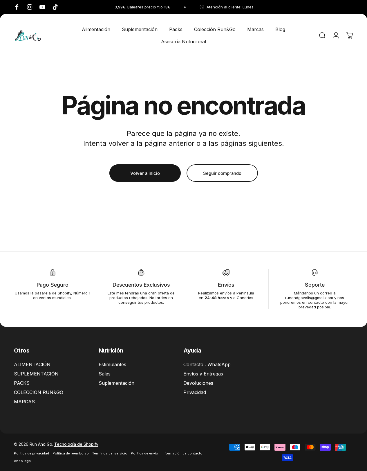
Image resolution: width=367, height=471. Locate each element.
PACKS (22, 383)
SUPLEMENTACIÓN (36, 374)
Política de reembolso (71, 453)
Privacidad (194, 392)
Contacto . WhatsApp (207, 364)
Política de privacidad (31, 453)
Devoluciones (198, 383)
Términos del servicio (109, 453)
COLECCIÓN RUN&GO (38, 392)
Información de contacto (182, 453)
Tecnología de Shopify (76, 444)
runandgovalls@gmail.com (309, 297)
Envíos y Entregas (203, 374)
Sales (105, 374)
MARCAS (24, 402)
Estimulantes (112, 364)
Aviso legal (23, 461)
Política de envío (144, 453)
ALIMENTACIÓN (32, 364)
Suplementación (116, 383)
